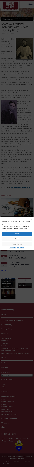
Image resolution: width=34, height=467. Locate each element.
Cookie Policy (12, 247)
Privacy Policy (20, 247)
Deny (17, 239)
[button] (31, 219)
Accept (17, 233)
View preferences (17, 244)
